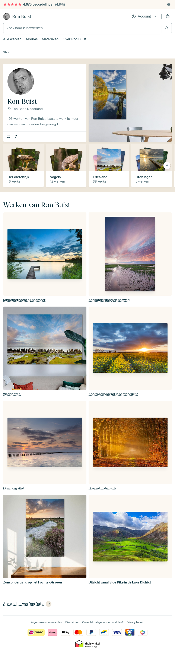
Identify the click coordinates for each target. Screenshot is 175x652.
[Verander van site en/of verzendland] (169, 4)
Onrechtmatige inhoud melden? (102, 622)
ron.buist (8, 137)
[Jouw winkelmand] (168, 16)
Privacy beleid (135, 622)
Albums (32, 39)
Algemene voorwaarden (46, 622)
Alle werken (12, 39)
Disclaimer (72, 622)
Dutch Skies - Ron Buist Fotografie (16, 137)
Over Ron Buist (74, 39)
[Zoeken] (166, 28)
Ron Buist (21, 16)
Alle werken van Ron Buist (23, 604)
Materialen (50, 39)
